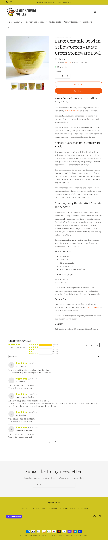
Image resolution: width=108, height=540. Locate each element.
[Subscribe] (72, 484)
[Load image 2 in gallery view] (23, 86)
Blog (32, 508)
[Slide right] (47, 86)
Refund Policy (41, 508)
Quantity (58, 71)
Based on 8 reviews (16, 347)
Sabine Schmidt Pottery (32, 535)
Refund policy (46, 535)
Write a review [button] (92, 345)
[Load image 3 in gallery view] (31, 86)
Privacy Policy (83, 508)
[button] (36, 21)
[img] (22, 363)
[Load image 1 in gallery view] (14, 86)
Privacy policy (58, 535)
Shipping (68, 62)
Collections (24, 508)
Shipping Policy (55, 508)
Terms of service (70, 535)
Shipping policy (83, 535)
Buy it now (78, 91)
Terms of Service (69, 508)
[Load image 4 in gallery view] (40, 86)
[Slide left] (8, 86)
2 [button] (52, 442)
